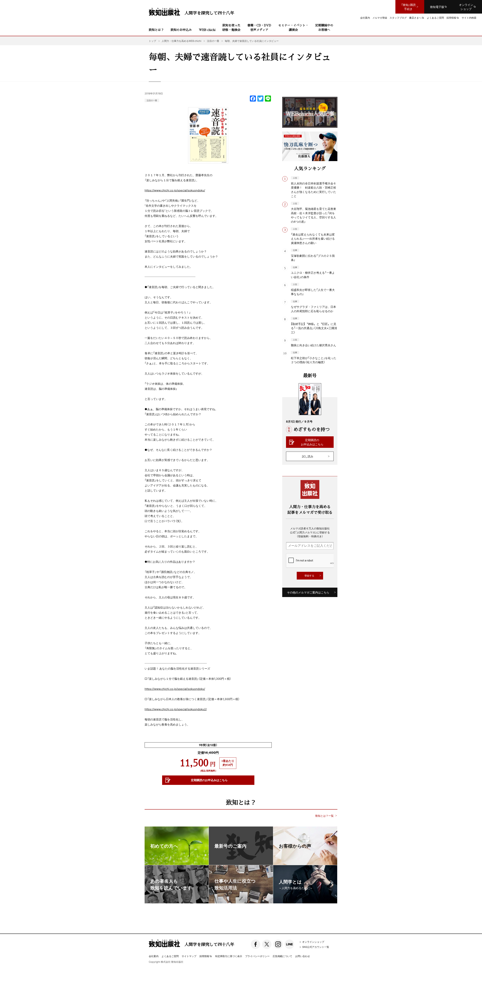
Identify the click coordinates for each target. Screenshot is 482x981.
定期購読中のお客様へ (324, 27)
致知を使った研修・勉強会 (231, 27)
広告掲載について (282, 956)
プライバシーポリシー (257, 956)
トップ (152, 41)
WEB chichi (207, 30)
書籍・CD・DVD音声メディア (259, 27)
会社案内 (154, 956)
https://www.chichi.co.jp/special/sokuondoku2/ (176, 709)
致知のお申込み (181, 30)
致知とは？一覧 (324, 815)
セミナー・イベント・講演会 (293, 27)
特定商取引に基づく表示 (228, 956)
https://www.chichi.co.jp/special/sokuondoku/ (175, 190)
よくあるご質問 (170, 956)
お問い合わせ (302, 956)
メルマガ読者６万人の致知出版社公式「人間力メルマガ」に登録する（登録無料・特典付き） (310, 532)
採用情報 (204, 956)
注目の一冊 (152, 100)
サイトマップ (189, 956)
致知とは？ (156, 30)
